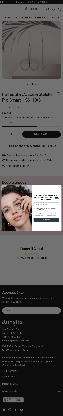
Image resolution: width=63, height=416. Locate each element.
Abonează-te (46, 219)
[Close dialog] (59, 187)
